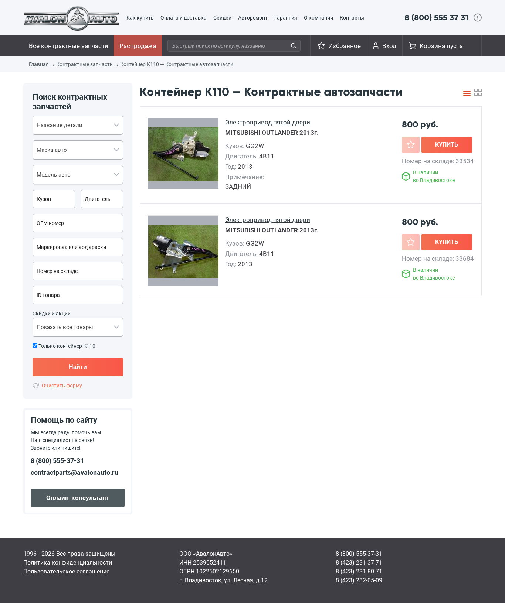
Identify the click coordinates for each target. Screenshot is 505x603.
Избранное (344, 45)
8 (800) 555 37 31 (436, 18)
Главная (39, 64)
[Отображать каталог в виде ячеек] (478, 92)
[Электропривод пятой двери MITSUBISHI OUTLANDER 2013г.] (184, 154)
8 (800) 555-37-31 (57, 461)
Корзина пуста (441, 45)
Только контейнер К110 (66, 346)
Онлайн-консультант (77, 497)
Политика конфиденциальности (67, 562)
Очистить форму (62, 385)
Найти (78, 367)
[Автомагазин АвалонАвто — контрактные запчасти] (71, 18)
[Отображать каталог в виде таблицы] (467, 92)
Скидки (222, 18)
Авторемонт (253, 18)
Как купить (140, 18)
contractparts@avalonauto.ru (74, 472)
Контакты (352, 18)
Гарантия (285, 18)
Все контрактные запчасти (68, 45)
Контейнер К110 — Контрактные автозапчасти (176, 64)
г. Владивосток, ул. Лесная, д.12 (223, 580)
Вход (389, 45)
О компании (318, 18)
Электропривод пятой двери (267, 122)
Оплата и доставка (183, 18)
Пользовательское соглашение (66, 571)
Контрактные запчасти (84, 64)
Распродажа (137, 45)
